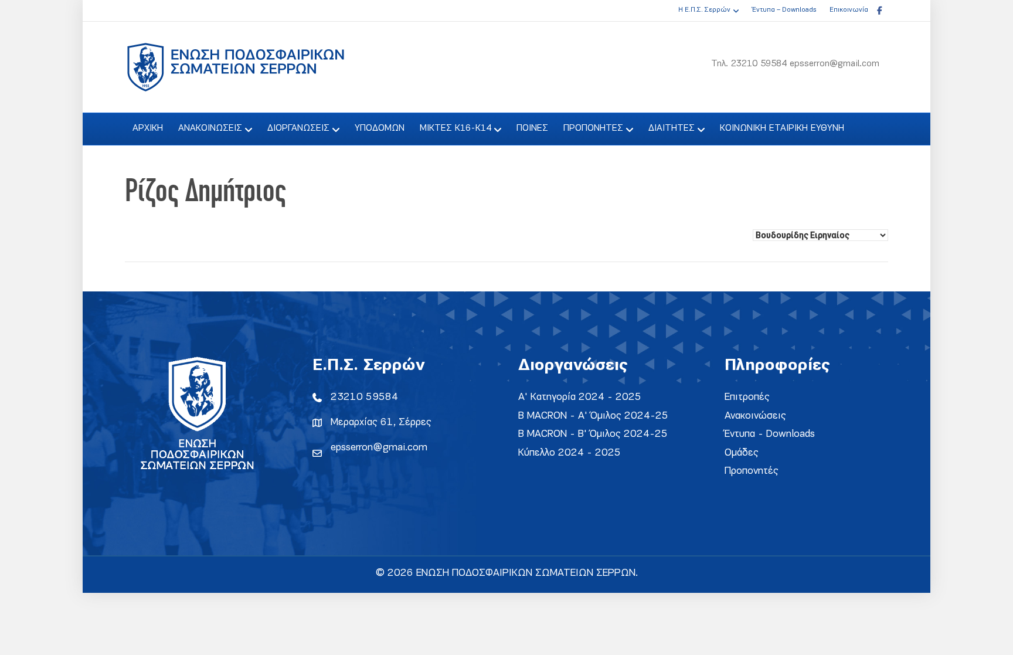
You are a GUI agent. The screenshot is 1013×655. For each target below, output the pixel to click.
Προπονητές (752, 471)
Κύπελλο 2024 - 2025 (569, 453)
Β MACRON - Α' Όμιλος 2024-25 (593, 416)
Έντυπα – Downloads (784, 9)
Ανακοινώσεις (755, 416)
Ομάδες (742, 453)
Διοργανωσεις (298, 128)
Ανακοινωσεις (210, 128)
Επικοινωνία (849, 9)
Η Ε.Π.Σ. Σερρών (704, 9)
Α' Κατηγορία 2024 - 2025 (579, 397)
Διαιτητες (671, 128)
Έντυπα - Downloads (770, 434)
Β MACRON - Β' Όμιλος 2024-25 (593, 434)
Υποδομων (379, 128)
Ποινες (532, 128)
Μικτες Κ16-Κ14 (455, 128)
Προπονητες (593, 128)
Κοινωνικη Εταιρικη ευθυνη (782, 128)
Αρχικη (147, 128)
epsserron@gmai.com (379, 447)
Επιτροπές (747, 397)
